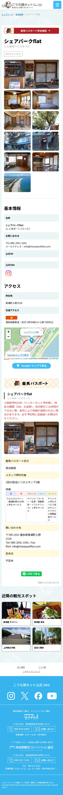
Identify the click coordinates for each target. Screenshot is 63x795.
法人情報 (21, 667)
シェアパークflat (31, 331)
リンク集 (42, 667)
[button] (32, 341)
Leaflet (17, 358)
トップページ (7, 14)
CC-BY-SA (53, 358)
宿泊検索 (19, 14)
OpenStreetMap (30, 358)
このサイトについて (31, 671)
